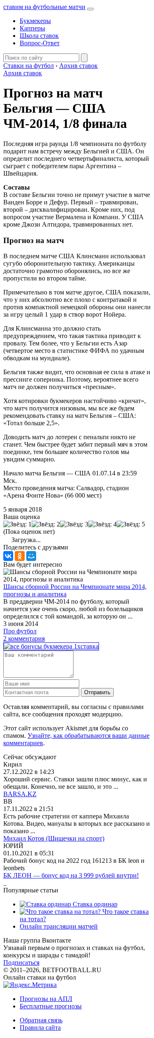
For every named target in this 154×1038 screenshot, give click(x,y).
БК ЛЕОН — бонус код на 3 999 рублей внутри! (71, 875)
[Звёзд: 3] (74, 524)
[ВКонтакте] (8, 556)
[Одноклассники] (20, 556)
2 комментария (24, 638)
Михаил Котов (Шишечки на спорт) (53, 838)
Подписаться (21, 962)
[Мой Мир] (31, 556)
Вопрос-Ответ (40, 42)
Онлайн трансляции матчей (59, 926)
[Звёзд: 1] (17, 524)
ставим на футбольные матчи (44, 6)
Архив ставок (22, 73)
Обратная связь (41, 1020)
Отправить (97, 692)
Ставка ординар (94, 904)
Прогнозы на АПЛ (46, 998)
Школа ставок (39, 35)
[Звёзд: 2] (46, 524)
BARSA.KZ (20, 793)
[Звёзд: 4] (102, 524)
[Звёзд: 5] (131, 524)
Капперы (32, 28)
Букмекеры (35, 20)
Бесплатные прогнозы (51, 1006)
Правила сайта (40, 1027)
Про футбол (20, 631)
